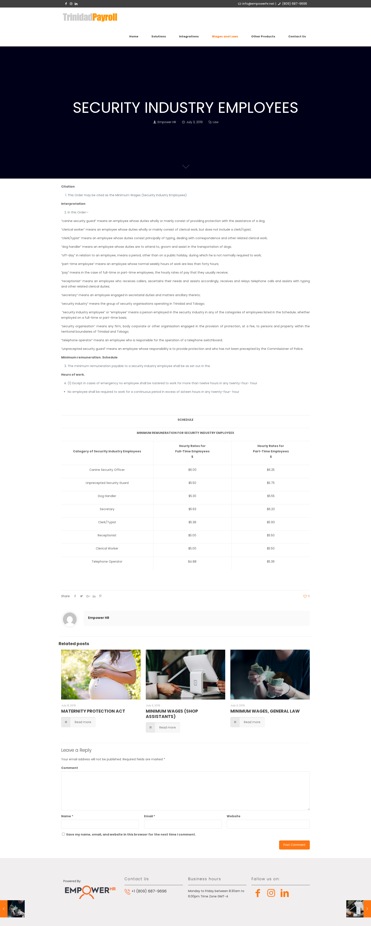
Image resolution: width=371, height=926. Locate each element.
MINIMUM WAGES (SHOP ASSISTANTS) (172, 713)
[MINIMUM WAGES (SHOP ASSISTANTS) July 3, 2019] (358, 908)
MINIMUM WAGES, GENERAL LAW (265, 711)
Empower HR (167, 122)
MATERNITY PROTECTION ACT (93, 711)
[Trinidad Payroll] (90, 17)
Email (149, 816)
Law (215, 122)
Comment (69, 768)
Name (67, 816)
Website (233, 816)
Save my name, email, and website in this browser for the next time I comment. (131, 834)
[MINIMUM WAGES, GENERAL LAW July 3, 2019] (12, 908)
